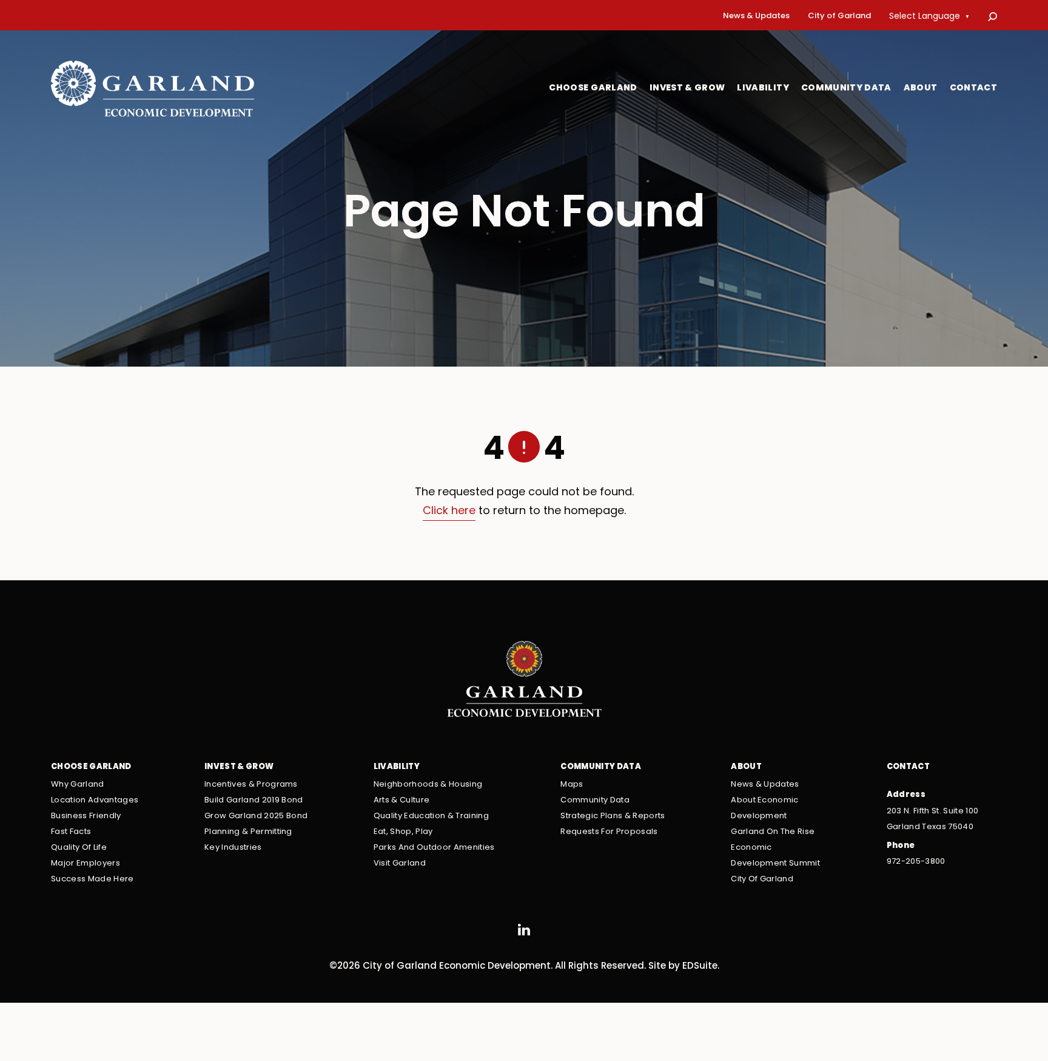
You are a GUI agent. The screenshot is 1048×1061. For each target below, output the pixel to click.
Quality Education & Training (431, 816)
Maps (571, 784)
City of (839, 17)
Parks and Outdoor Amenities (434, 847)
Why (77, 784)
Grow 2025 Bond (255, 816)
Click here (449, 511)
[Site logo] (152, 89)
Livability (763, 88)
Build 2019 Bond (253, 800)
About (921, 88)
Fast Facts (71, 831)
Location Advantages (94, 800)
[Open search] (992, 16)
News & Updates (756, 17)
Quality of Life (79, 847)
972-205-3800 (916, 861)
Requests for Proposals (608, 831)
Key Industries (233, 847)
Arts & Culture (402, 800)
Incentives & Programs (251, 784)
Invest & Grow (687, 88)
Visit (400, 863)
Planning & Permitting (248, 831)
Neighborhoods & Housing (428, 784)
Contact (973, 88)
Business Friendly (86, 816)
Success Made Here (92, 879)
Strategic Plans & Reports (612, 816)
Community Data (846, 88)
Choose (593, 88)
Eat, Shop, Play (403, 831)
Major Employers (85, 863)
